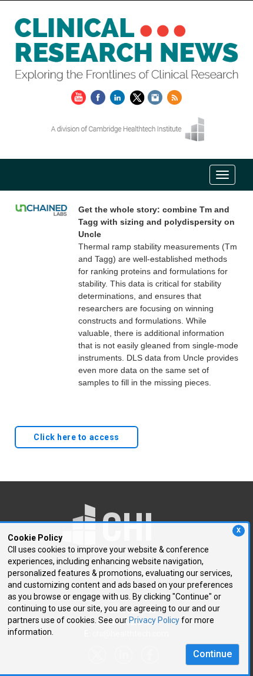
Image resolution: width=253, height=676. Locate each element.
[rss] (174, 95)
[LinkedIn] (119, 95)
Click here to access (76, 437)
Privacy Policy (154, 620)
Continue (212, 654)
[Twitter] (138, 95)
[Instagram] (156, 95)
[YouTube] (80, 95)
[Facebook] (99, 95)
